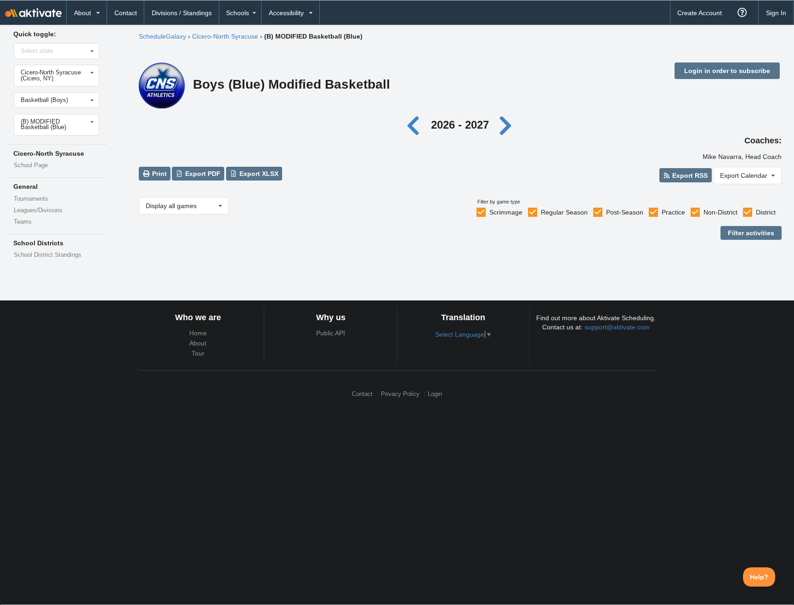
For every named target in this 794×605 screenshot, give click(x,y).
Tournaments (31, 199)
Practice (673, 212)
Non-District (720, 212)
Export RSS (689, 175)
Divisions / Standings (182, 13)
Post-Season (624, 212)
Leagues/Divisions (38, 210)
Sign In (776, 13)
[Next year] (506, 125)
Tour (198, 353)
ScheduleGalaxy (162, 36)
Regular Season (564, 212)
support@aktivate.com (617, 327)
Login (435, 394)
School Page (31, 165)
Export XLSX (258, 173)
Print (158, 173)
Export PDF (202, 173)
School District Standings (47, 255)
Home (198, 333)
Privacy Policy (400, 394)
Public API (330, 333)
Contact (125, 13)
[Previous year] (415, 125)
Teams (23, 222)
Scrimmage (505, 212)
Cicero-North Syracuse (225, 36)
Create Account (699, 13)
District (766, 212)
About (197, 343)
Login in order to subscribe (727, 70)
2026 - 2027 (460, 125)
